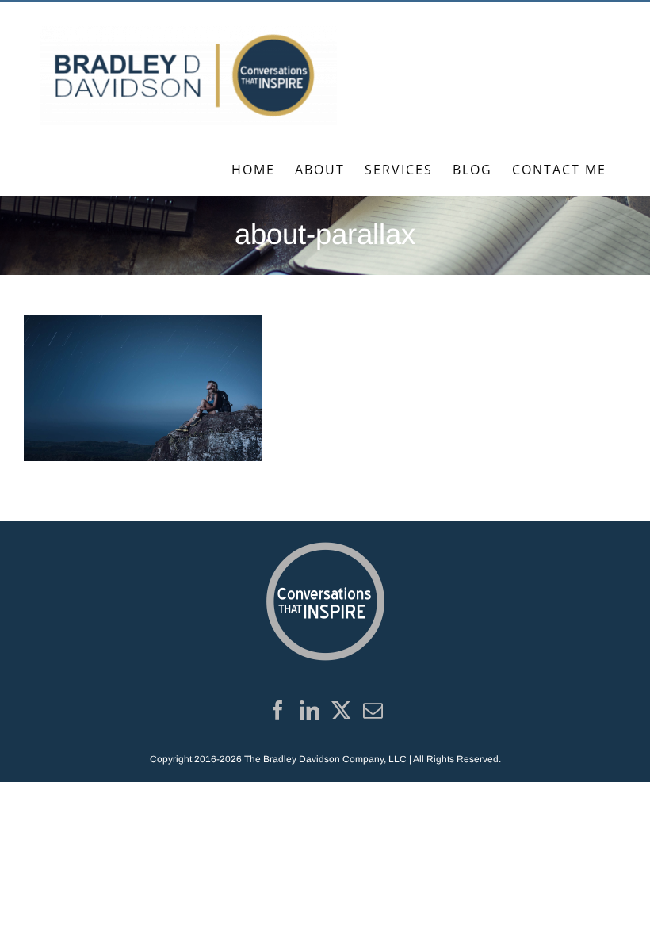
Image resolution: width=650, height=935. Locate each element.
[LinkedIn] (309, 710)
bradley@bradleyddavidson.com (239, 19)
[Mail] (373, 710)
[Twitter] (341, 710)
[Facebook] (278, 710)
